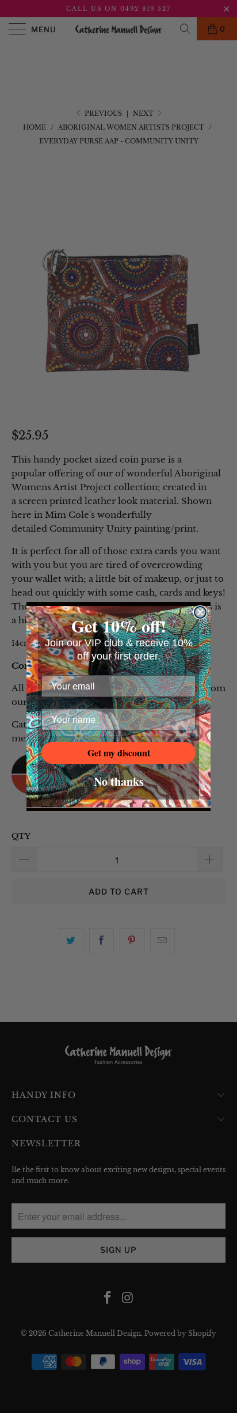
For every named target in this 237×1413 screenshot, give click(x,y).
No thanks (119, 781)
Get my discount (118, 752)
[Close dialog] (200, 612)
